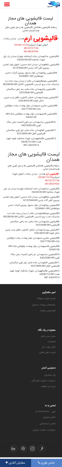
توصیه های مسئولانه (46, 298)
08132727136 (31, 48)
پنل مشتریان (50, 375)
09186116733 (21, 45)
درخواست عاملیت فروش (44, 430)
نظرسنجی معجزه (48, 311)
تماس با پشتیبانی (48, 424)
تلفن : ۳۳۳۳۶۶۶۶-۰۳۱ (45, 412)
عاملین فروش (49, 417)
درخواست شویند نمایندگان (43, 381)
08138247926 (31, 52)
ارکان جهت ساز (49, 347)
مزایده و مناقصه (48, 387)
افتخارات (51, 342)
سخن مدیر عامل (48, 336)
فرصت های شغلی (47, 353)
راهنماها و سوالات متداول (44, 305)
